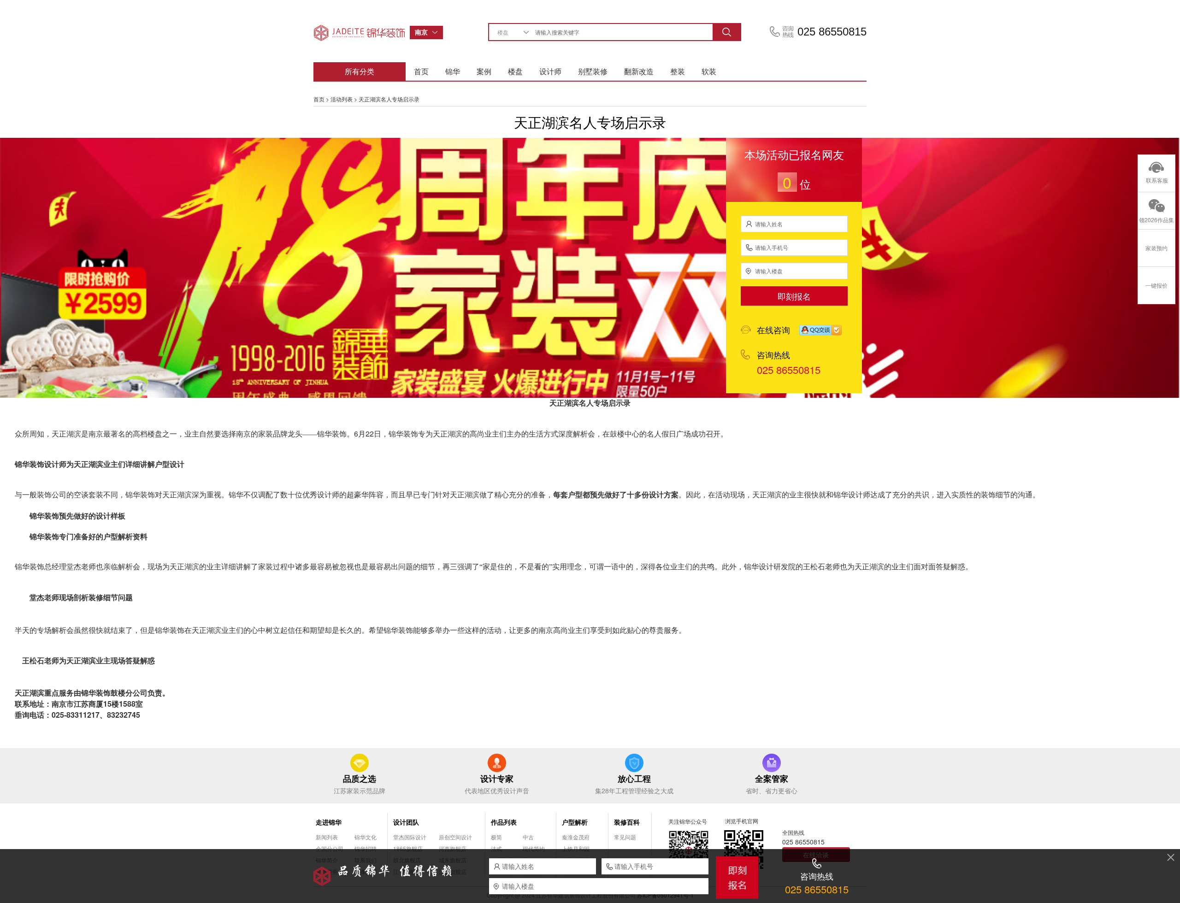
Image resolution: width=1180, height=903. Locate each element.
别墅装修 (593, 71)
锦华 (452, 71)
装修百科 (627, 821)
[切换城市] (437, 32)
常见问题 (625, 837)
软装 (709, 71)
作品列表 (504, 821)
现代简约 (534, 848)
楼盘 (515, 71)
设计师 (550, 71)
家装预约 (1156, 248)
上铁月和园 (576, 848)
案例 (484, 71)
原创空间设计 (455, 837)
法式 (496, 848)
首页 (421, 71)
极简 (496, 837)
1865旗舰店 (408, 848)
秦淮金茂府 (576, 837)
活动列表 (341, 99)
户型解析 (575, 821)
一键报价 (1156, 285)
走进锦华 (329, 821)
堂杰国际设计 (409, 837)
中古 (528, 837)
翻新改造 (639, 71)
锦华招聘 (365, 848)
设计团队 (406, 821)
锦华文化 (365, 837)
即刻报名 (794, 296)
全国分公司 (329, 848)
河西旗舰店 (452, 848)
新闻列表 (327, 837)
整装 (677, 71)
